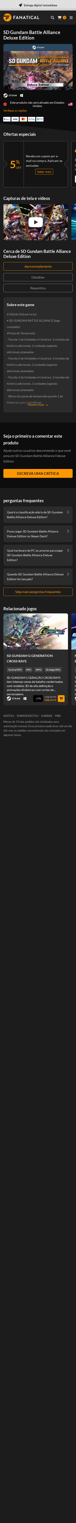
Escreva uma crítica (38, 473)
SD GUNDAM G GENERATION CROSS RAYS (30, 658)
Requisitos (38, 288)
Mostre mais (36, 404)
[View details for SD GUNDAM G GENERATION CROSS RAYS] (35, 631)
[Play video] (35, 222)
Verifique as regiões (15, 110)
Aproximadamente (38, 266)
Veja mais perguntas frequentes (38, 592)
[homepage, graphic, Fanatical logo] (21, 17)
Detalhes (38, 277)
